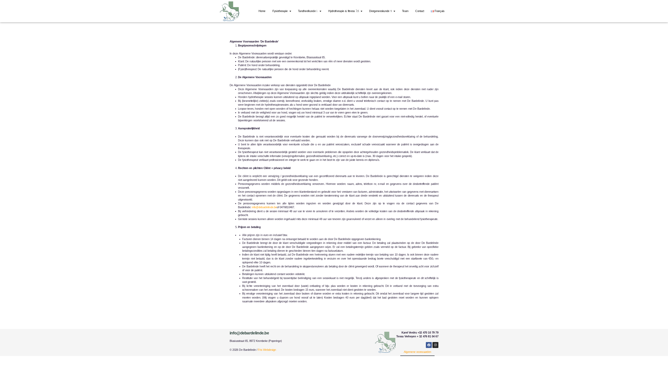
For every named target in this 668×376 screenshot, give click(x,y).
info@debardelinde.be (264, 207)
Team (405, 11)
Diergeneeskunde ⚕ (380, 11)
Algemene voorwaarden (417, 351)
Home (262, 11)
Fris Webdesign (267, 349)
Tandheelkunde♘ (308, 11)
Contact (419, 11)
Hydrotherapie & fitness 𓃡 (343, 11)
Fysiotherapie (280, 11)
